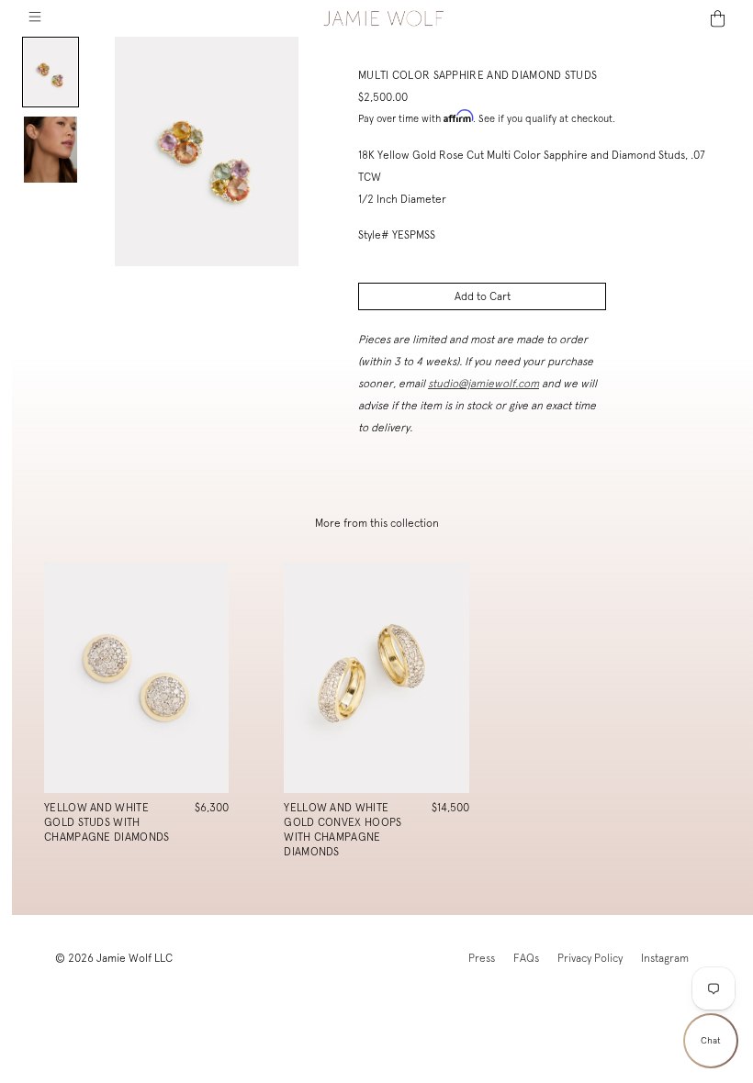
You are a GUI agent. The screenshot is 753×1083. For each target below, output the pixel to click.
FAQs (526, 958)
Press (481, 958)
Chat (711, 1040)
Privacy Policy (590, 958)
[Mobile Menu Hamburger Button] (34, 18)
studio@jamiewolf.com (483, 383)
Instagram (665, 958)
